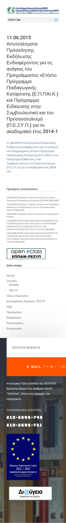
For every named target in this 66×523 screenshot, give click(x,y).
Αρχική (11, 275)
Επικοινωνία (14, 328)
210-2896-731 (24, 425)
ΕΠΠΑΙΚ (14, 285)
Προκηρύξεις (14, 312)
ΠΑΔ (9, 306)
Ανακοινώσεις (15, 323)
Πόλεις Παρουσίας (18, 295)
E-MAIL (34, 367)
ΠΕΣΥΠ (13, 290)
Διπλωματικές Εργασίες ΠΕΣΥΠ (26, 301)
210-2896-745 (25, 417)
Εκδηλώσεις (14, 317)
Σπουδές (12, 281)
